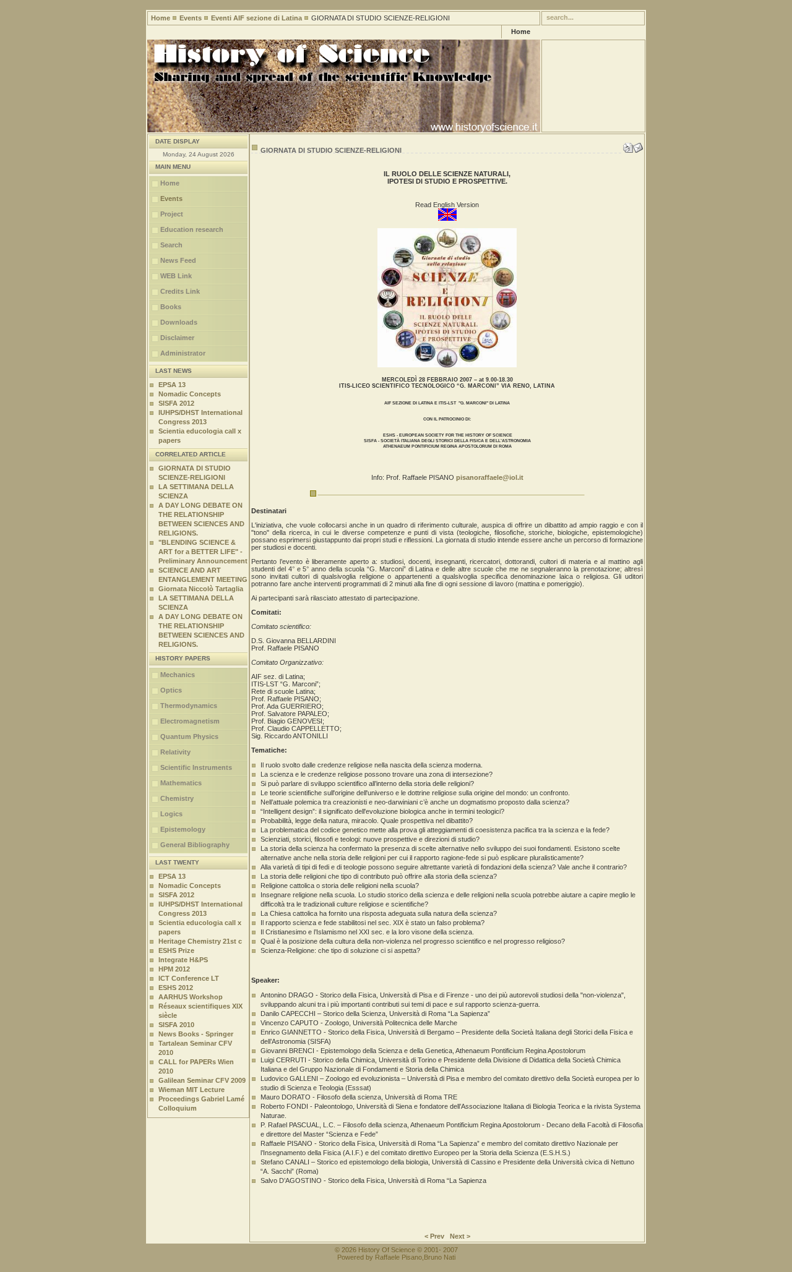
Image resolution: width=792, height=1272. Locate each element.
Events (190, 18)
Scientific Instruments (196, 767)
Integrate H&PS (183, 959)
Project (171, 214)
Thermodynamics (188, 705)
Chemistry (177, 798)
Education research (191, 229)
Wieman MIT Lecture (191, 1089)
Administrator (182, 353)
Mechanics (177, 674)
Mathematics (181, 783)
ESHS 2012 (175, 987)
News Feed (178, 260)
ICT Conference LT (188, 978)
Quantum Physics (189, 736)
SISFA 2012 (176, 403)
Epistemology (182, 829)
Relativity (175, 752)
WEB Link (176, 276)
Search (171, 245)
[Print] (628, 145)
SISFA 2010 (176, 1024)
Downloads (178, 322)
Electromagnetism (190, 721)
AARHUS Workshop (190, 997)
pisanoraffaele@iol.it (489, 477)
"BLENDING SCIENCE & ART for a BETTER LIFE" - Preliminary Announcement (203, 552)
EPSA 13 (172, 384)
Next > (460, 1236)
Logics (171, 813)
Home (160, 18)
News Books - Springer (195, 1034)
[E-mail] (638, 145)
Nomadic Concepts (189, 394)
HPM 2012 (174, 969)
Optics (171, 690)
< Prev (434, 1236)
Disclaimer (177, 337)
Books (170, 306)
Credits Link (180, 291)
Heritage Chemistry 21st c (200, 941)
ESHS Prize (176, 950)
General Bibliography (195, 844)
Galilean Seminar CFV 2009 (202, 1080)
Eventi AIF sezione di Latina (256, 18)
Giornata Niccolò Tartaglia (200, 588)
